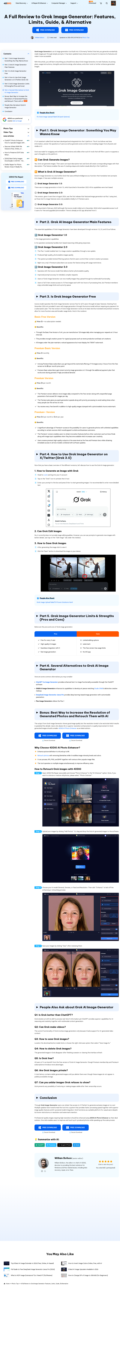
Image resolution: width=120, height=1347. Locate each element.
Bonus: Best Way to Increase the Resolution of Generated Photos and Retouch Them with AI (16, 98)
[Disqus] (60, 1210)
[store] (101, 3)
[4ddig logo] (7, 3)
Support (73, 3)
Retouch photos (43, 755)
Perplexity (52, 1145)
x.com (46, 475)
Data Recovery (21, 3)
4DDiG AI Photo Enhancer (68, 728)
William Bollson (39, 37)
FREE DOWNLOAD (47, 30)
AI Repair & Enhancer (39, 3)
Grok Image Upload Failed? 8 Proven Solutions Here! (55, 602)
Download (92, 2)
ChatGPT (41, 1145)
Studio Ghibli (98, 688)
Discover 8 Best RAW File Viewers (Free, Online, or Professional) (13, 148)
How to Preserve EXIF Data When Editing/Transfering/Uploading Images (15, 154)
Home (8, 1283)
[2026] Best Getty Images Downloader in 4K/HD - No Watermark (14, 160)
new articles (8, 136)
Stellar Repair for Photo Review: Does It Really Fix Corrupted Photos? (13, 166)
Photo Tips (85, 37)
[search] (107, 3)
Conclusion (8, 111)
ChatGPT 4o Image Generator (47, 682)
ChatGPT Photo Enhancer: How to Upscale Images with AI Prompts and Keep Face (15, 142)
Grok (77, 1145)
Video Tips (8, 132)
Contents (7, 54)
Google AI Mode (66, 1145)
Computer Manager (58, 3)
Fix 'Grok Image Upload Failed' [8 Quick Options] (53, 117)
